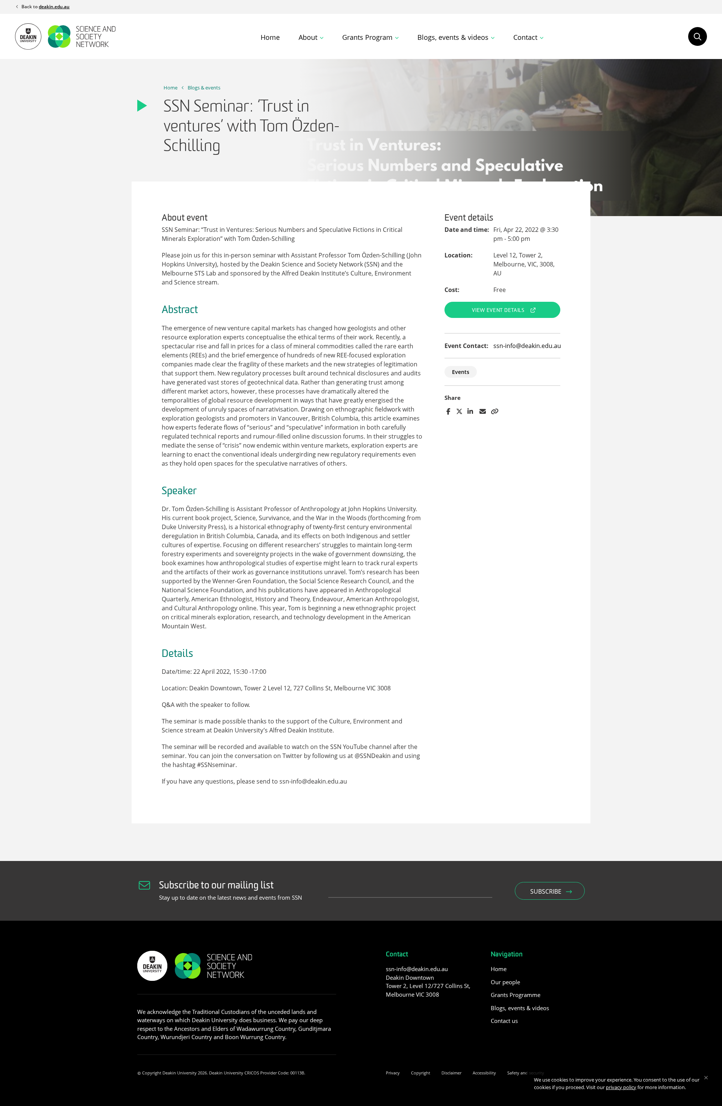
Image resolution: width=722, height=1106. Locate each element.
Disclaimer (451, 1073)
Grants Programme (515, 995)
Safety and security (525, 1073)
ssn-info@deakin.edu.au (527, 346)
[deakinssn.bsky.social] (418, 1011)
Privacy (393, 1073)
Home (270, 37)
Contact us (504, 1020)
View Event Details (498, 310)
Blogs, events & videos (520, 1008)
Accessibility (484, 1073)
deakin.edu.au (54, 6)
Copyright (420, 1073)
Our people (505, 982)
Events (460, 371)
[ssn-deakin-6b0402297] (390, 1011)
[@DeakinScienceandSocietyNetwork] (404, 1011)
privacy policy (621, 1087)
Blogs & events (204, 87)
